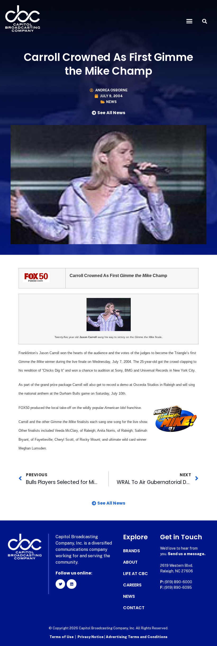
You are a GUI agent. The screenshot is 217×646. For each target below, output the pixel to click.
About (130, 562)
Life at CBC (135, 573)
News (111, 102)
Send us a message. (186, 554)
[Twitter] (60, 584)
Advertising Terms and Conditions (137, 637)
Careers (132, 585)
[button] (189, 21)
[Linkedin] (71, 584)
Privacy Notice (91, 637)
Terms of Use (61, 637)
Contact (133, 608)
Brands (131, 551)
